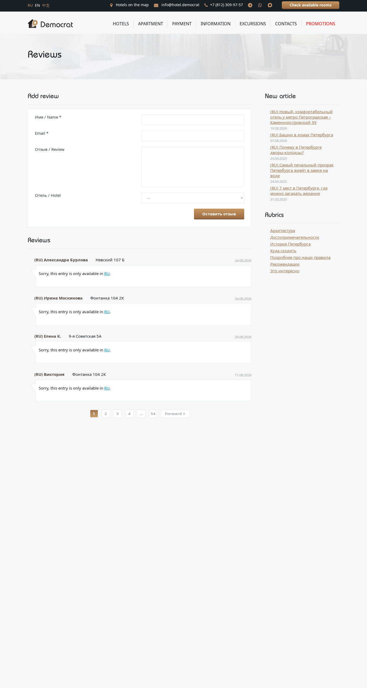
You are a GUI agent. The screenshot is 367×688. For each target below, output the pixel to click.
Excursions (253, 24)
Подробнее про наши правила (300, 257)
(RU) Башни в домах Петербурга (301, 134)
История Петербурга (290, 244)
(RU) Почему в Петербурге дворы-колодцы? (296, 149)
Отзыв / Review (49, 149)
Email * (41, 133)
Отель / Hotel (48, 195)
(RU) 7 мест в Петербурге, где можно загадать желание (299, 190)
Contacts (286, 24)
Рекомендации (285, 264)
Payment (182, 24)
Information (216, 24)
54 (153, 413)
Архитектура (282, 230)
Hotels (121, 24)
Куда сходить (283, 250)
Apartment (150, 24)
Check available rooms (311, 5)
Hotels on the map (132, 4)
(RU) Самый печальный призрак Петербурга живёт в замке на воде (302, 170)
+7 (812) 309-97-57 (226, 4)
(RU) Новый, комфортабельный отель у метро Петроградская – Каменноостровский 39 (301, 117)
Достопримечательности (294, 237)
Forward (174, 413)
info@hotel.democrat (179, 4)
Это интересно (284, 270)
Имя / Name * (48, 117)
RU (107, 273)
